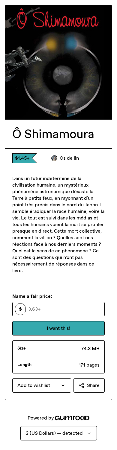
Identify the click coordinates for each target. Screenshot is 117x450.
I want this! (58, 328)
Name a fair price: (32, 296)
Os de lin (69, 158)
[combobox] (41, 385)
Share (93, 385)
